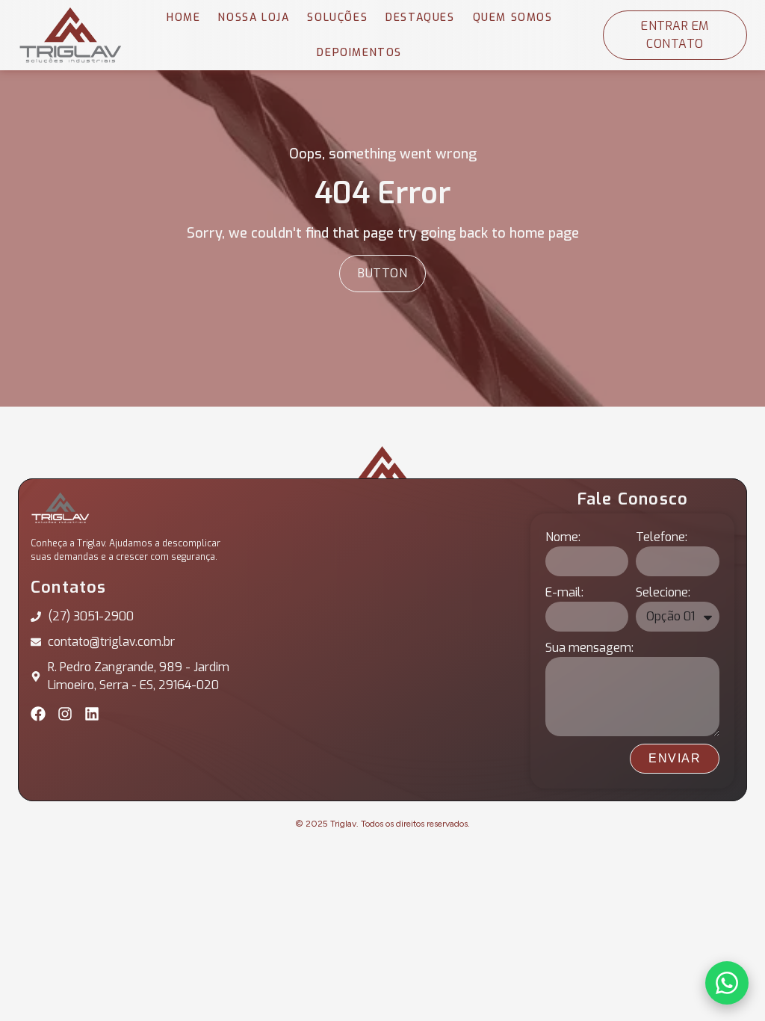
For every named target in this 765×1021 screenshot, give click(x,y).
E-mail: (564, 592)
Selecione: (663, 592)
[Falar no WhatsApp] (727, 983)
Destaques (419, 17)
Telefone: (661, 537)
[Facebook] (38, 713)
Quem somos (513, 17)
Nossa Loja (253, 17)
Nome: (562, 537)
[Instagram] (65, 713)
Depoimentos (359, 53)
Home (183, 17)
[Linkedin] (91, 713)
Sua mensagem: (589, 648)
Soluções (337, 17)
